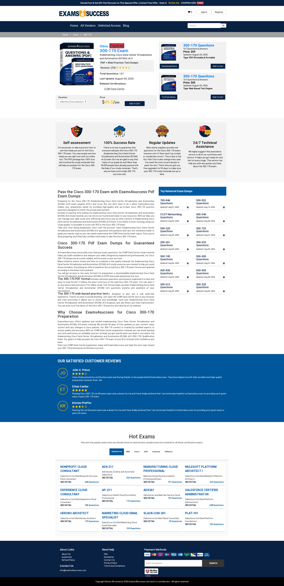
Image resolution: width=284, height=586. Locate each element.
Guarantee (67, 557)
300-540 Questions (202, 216)
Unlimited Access (109, 25)
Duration (62, 97)
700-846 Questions (166, 202)
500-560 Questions (202, 272)
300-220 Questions (202, 286)
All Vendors (88, 25)
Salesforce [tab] (117, 451)
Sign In (204, 12)
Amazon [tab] (156, 452)
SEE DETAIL (66, 482)
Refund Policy (68, 560)
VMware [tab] (168, 452)
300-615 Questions (166, 286)
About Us (66, 554)
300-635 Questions (202, 244)
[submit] (223, 25)
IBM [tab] (128, 452)
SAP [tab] (146, 452)
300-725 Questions (202, 230)
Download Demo (169, 66)
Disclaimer (109, 557)
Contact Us (109, 560)
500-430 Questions (202, 258)
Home (74, 25)
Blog (126, 25)
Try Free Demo (168, 97)
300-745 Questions (166, 258)
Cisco (76, 35)
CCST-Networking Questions (171, 216)
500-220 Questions (166, 230)
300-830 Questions (166, 272)
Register (219, 12)
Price (102, 97)
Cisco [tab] (136, 452)
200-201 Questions (166, 244)
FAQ (106, 554)
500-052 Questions (202, 202)
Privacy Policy (110, 563)
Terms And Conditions (114, 566)
